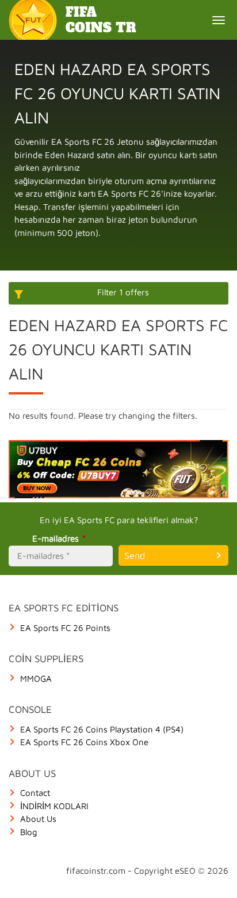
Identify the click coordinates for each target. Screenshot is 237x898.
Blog (28, 832)
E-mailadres (59, 538)
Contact (35, 793)
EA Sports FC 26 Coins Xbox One (84, 742)
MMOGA (36, 678)
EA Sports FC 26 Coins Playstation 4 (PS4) (102, 729)
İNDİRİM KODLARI (54, 806)
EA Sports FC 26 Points (65, 628)
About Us (38, 819)
